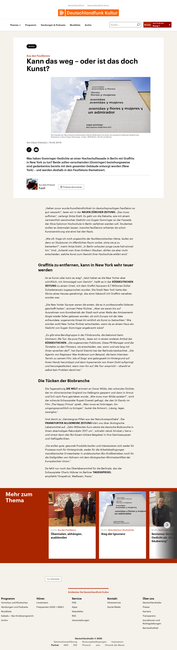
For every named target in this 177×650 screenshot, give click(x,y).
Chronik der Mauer (115, 645)
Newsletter (77, 611)
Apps (74, 607)
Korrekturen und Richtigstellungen (152, 622)
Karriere (147, 611)
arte (98, 645)
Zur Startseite (53, 579)
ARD (66, 645)
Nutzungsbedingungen (94, 641)
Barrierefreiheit (150, 628)
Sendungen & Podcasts (53, 25)
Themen (14, 25)
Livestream (42, 602)
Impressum (117, 641)
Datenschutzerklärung (65, 641)
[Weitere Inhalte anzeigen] (166, 525)
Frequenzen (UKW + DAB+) (50, 607)
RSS (74, 615)
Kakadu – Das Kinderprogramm (17, 615)
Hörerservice (114, 602)
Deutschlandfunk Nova (98, 5)
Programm (30, 25)
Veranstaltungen (80, 620)
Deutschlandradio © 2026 (88, 638)
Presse (146, 607)
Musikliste (75, 25)
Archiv (88, 25)
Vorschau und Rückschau (14, 602)
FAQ (74, 602)
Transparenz (149, 615)
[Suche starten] (138, 24)
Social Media (114, 607)
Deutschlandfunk (76, 5)
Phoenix (86, 645)
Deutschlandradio (152, 602)
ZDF (75, 645)
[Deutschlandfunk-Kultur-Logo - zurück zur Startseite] (88, 12)
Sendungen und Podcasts (14, 607)
